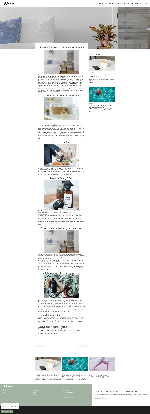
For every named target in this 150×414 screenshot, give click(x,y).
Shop (4, 396)
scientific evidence (58, 82)
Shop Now (35, 394)
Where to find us (6, 398)
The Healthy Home (57, 266)
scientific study (43, 214)
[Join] (146, 398)
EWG (43, 218)
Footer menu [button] (36, 390)
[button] (106, 3)
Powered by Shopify (142, 410)
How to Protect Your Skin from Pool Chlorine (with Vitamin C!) (100, 106)
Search (34, 392)
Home (4, 392)
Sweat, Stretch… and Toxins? (98, 375)
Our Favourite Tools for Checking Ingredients (100, 76)
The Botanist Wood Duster (54, 221)
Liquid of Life (54, 173)
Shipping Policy (36, 399)
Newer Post (83, 346)
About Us (5, 394)
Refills (4, 399)
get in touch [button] (66, 390)
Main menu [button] (5, 390)
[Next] (118, 364)
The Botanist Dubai (98, 410)
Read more (91, 82)
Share (41, 336)
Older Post (40, 346)
